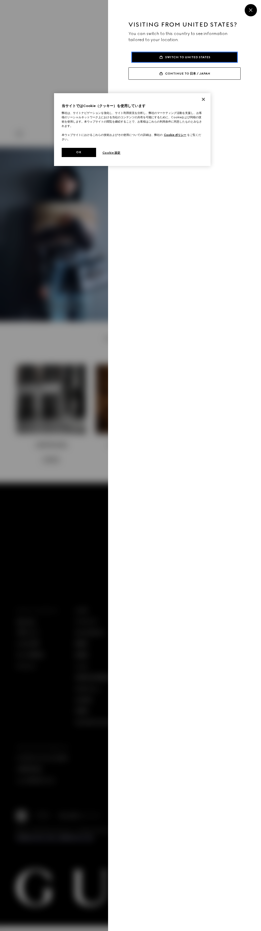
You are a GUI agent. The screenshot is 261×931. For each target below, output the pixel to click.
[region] (132, 129)
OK (78, 152)
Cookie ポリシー (175, 135)
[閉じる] (203, 99)
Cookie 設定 (111, 152)
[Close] (251, 10)
